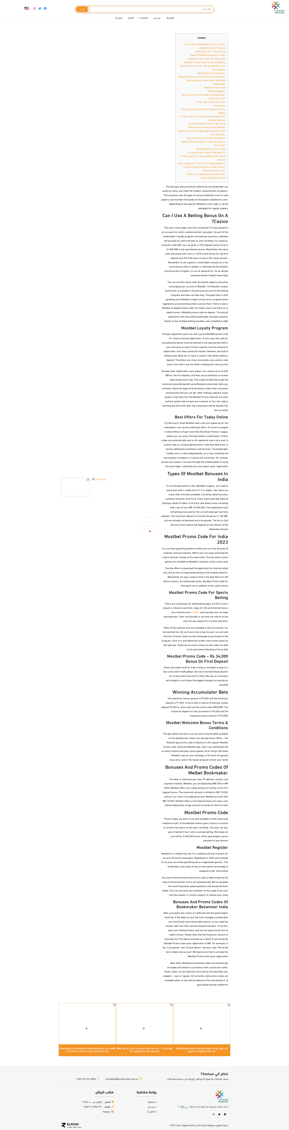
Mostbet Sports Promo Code (210, 149)
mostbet (195, 612)
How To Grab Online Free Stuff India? (206, 174)
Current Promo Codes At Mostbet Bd (206, 153)
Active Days (219, 106)
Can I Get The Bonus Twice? (211, 102)
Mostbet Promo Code (214, 88)
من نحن (151, 1107)
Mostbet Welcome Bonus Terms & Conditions (202, 77)
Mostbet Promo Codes (214, 171)
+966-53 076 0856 (86, 1079)
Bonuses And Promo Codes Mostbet (206, 127)
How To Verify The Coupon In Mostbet (206, 138)
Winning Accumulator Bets (211, 73)
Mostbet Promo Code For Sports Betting (204, 62)
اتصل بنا (151, 1112)
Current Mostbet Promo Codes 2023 (206, 124)
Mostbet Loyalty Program (212, 48)
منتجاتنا (151, 1102)
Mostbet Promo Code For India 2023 (206, 59)
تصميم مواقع (77, 1127)
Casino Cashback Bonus (213, 178)
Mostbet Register (216, 91)
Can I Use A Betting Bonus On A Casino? (204, 44)
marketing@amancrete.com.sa (122, 1079)
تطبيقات (69, 1127)
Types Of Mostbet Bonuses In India (207, 55)
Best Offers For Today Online (210, 52)
